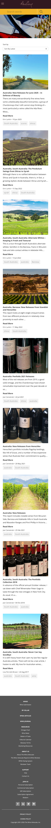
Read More (8, 115)
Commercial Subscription (25, 788)
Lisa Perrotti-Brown (10, 672)
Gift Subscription (25, 791)
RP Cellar (25, 710)
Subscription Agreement (26, 794)
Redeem (25, 798)
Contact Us (25, 776)
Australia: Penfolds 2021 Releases (18, 376)
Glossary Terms (25, 743)
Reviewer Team (25, 764)
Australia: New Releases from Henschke (21, 446)
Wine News (25, 733)
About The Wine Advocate (25, 755)
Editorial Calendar (25, 740)
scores (24, 123)
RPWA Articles (25, 716)
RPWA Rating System (25, 761)
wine (34, 676)
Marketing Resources (25, 746)
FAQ (25, 773)
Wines (25, 701)
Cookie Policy (25, 819)
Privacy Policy (25, 814)
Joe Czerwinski (8, 397)
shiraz (32, 123)
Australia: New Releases (14, 513)
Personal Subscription (25, 785)
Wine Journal (25, 721)
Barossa (35, 262)
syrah (6, 192)
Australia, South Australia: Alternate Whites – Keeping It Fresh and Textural (24, 239)
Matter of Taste (25, 736)
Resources (25, 727)
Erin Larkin (7, 119)
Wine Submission (25, 705)
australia (24, 262)
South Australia (11, 123)
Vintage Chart (25, 730)
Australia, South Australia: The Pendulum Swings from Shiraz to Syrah (22, 170)
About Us (25, 751)
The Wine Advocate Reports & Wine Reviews (25, 758)
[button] (25, 49)
